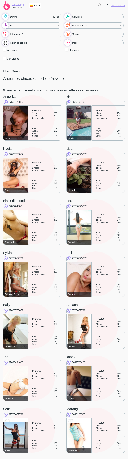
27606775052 (16, 102)
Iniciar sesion (118, 5)
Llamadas (74, 50)
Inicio (6, 71)
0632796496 (78, 102)
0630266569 (78, 414)
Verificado (12, 50)
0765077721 (78, 310)
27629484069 (16, 362)
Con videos (13, 58)
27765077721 (16, 258)
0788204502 (15, 206)
